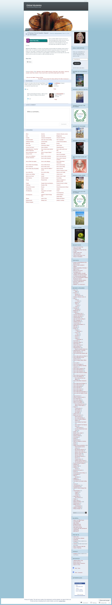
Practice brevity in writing (62, 183)
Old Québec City (78, 313)
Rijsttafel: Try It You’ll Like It (79, 284)
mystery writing (79, 589)
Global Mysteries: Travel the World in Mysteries (32, 150)
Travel (40, 72)
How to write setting (61, 166)
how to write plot (29, 166)
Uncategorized (29, 194)
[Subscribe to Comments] (73, 572)
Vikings (27, 198)
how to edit (59, 152)
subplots (58, 188)
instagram (75, 541)
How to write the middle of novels (46, 169)
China (76, 299)
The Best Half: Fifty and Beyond (80, 528)
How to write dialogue (45, 161)
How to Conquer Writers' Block (46, 153)
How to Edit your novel (79, 404)
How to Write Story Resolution (32, 168)
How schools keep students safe (47, 150)
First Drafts (28, 145)
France (31, 71)
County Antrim (78, 408)
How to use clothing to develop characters (30, 157)
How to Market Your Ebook (80, 422)
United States (59, 196)
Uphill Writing (76, 529)
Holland (76, 338)
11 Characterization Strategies (79, 276)
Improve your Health (61, 172)
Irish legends (77, 411)
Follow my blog (80, 594)
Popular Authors (78, 459)
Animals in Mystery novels (62, 134)
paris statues (61, 71)
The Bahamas (29, 190)
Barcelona (77, 476)
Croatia (76, 329)
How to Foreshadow (61, 154)
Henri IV (43, 71)
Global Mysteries (34, 5)
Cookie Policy (62, 601)
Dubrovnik (78, 331)
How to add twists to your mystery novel (31, 153)
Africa (27, 134)
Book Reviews (78, 416)
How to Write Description (31, 161)
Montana (77, 294)
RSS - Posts (77, 568)
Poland (27, 183)
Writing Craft (43, 200)
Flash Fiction (59, 145)
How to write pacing (61, 164)
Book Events (79, 427)
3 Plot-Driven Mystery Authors (79, 280)
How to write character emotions (61, 159)
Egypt (76, 291)
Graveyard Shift (76, 521)
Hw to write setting (45, 172)
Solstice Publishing (77, 547)
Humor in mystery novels (62, 170)
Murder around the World (80, 349)
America (43, 134)
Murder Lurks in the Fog (80, 452)
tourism (36, 72)
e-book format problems (62, 141)
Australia (43, 135)
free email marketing (79, 417)
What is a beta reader (79, 405)
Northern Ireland (44, 178)
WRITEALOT (76, 531)
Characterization (29, 139)
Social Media (28, 188)
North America (29, 178)
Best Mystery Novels (79, 449)
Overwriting (59, 178)
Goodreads (75, 539)
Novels (76, 457)
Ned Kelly (77, 309)
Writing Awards (29, 200)
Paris (77, 334)
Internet (76, 468)
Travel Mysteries (60, 192)
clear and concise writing (46, 139)
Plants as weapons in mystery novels (61, 180)
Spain (42, 188)
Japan (76, 303)
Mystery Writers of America (79, 563)
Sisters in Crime (76, 564)
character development (46, 137)
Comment (63, 124)
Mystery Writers (78, 455)
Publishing (28, 185)
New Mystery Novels (79, 456)
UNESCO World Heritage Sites (46, 195)
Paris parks (55, 71)
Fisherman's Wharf (45, 145)
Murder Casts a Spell (61, 176)
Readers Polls (44, 185)
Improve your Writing (30, 174)
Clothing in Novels (30, 141)
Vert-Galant (61, 72)
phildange (57, 83)
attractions (39, 71)
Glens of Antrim (44, 147)
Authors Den (76, 536)
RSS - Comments (78, 572)
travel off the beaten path (53, 72)
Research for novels (30, 187)
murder (42, 176)
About (27, 29)
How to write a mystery (46, 156)
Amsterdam (78, 339)
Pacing (27, 179)
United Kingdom (60, 194)
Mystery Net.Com (77, 561)
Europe (58, 143)
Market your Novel (30, 176)
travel (77, 591)
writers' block (44, 198)
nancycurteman (59, 93)
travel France (45, 72)
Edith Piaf (28, 143)
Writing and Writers (61, 198)
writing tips (81, 591)
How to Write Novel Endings (32, 164)
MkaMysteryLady (77, 524)
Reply (55, 88)
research (58, 185)
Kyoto (77, 305)
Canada (27, 137)
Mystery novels (78, 453)
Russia (42, 187)
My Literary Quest (77, 525)
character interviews (61, 137)
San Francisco (78, 295)
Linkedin (75, 543)
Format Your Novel (30, 147)
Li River (78, 301)
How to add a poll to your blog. (62, 150)
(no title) (75, 251)
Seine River (32, 72)
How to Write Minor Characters (61, 162)
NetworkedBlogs (78, 583)
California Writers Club (78, 560)
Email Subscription (78, 48)
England (76, 492)
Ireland (42, 174)
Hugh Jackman (60, 168)
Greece (76, 336)
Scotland (77, 494)
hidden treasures (49, 71)
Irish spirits (77, 412)
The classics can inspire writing (46, 191)
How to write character (46, 158)
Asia (27, 135)
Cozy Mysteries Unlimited (78, 538)
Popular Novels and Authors (47, 183)
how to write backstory (61, 156)
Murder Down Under (79, 450)
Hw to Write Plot (29, 172)
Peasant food (44, 179)
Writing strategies (29, 202)
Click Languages (60, 139)
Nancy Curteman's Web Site (79, 546)
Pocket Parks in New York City (79, 249)
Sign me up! (76, 63)
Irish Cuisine (77, 409)
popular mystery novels (80, 460)
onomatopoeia (78, 505)
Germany (77, 335)
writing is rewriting (60, 200)
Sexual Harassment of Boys (62, 187)
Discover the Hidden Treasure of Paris (35, 77)
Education (43, 143)
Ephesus (77, 302)
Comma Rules (44, 141)
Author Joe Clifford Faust (78, 520)
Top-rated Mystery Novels (80, 461)
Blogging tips (59, 135)
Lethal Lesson (59, 174)
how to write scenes (45, 166)
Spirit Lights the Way (77, 527)
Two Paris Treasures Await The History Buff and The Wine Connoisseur (53, 78)
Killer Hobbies (76, 523)
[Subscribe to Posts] (73, 568)
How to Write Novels (45, 164)
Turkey (76, 306)
